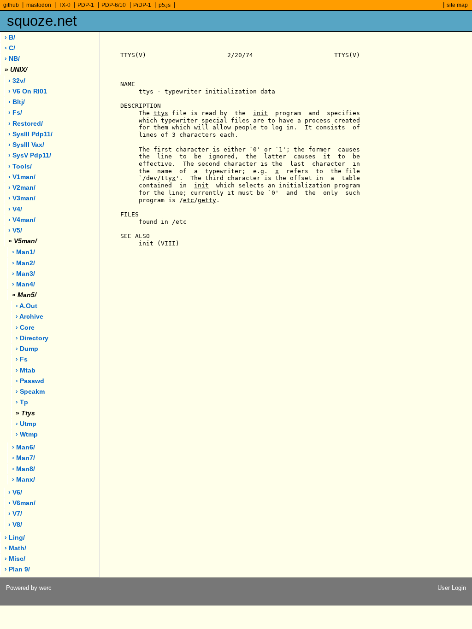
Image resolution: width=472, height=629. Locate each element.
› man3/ (23, 273)
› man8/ (23, 469)
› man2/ (23, 263)
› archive (29, 316)
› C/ (10, 48)
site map (457, 5)
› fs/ (15, 112)
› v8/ (15, 524)
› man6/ (23, 447)
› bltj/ (16, 102)
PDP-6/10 (113, 5)
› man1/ (23, 252)
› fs (22, 359)
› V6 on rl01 (27, 91)
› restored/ (25, 123)
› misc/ (15, 558)
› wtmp (27, 434)
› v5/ (15, 230)
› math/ (15, 548)
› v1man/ (21, 177)
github (11, 5)
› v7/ (15, 513)
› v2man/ (21, 187)
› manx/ (23, 479)
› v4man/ (21, 219)
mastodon (38, 5)
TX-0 (65, 5)
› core (25, 327)
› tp (22, 402)
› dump (27, 348)
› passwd (30, 381)
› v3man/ (21, 198)
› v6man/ (21, 503)
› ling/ (15, 537)
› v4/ (15, 209)
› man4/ (23, 284)
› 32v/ (16, 80)
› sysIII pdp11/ (30, 134)
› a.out (26, 306)
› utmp (26, 423)
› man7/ (23, 457)
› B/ (10, 37)
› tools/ (20, 166)
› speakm (30, 391)
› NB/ (12, 58)
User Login (451, 587)
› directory (32, 338)
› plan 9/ (17, 569)
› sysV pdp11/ (29, 155)
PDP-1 (85, 5)
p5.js (165, 5)
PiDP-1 (142, 5)
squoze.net (42, 21)
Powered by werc (29, 587)
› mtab (25, 370)
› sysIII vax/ (26, 144)
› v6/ (15, 492)
